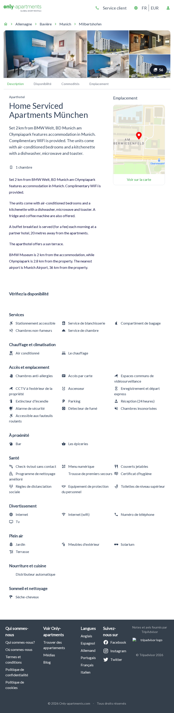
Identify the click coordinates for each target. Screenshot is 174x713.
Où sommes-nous (18, 649)
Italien (85, 672)
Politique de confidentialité (16, 672)
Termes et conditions (13, 659)
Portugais (88, 657)
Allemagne (23, 24)
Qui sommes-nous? (20, 642)
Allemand (88, 650)
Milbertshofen (90, 24)
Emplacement (99, 84)
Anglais (86, 636)
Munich (65, 24)
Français (87, 665)
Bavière (46, 24)
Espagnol (88, 643)
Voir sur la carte (139, 179)
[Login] (168, 8)
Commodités (70, 84)
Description (15, 84)
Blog (47, 662)
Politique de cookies (14, 685)
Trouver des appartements (54, 645)
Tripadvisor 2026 (151, 655)
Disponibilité (42, 84)
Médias (49, 655)
